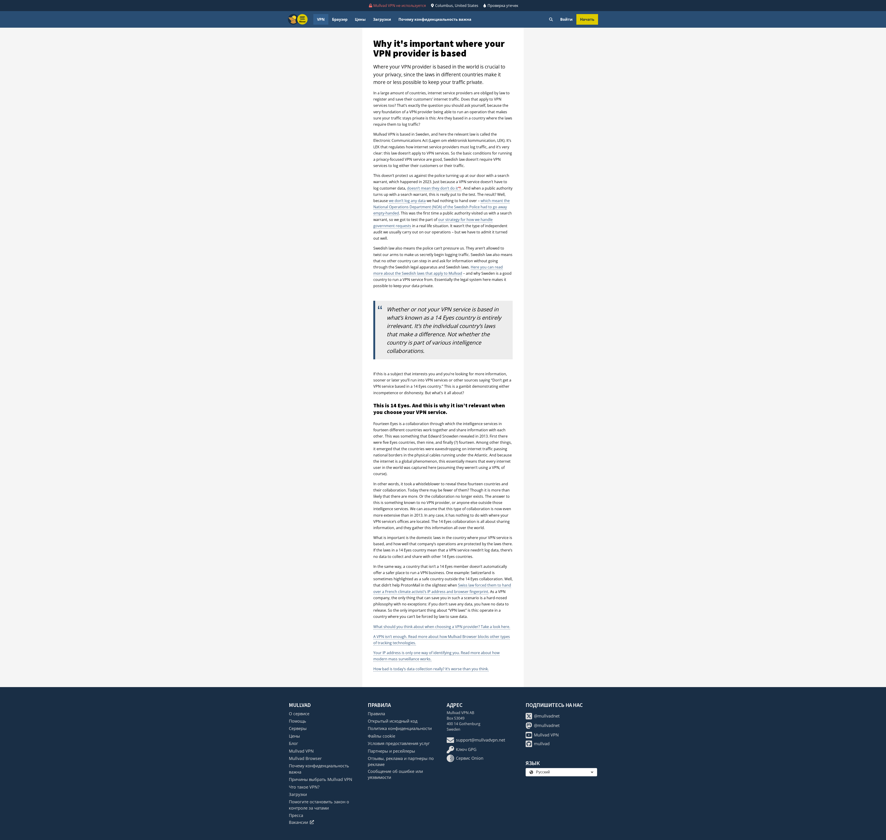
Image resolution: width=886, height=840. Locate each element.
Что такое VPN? (304, 787)
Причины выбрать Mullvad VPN (320, 779)
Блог (293, 743)
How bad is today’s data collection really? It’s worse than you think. (431, 668)
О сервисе (299, 713)
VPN (321, 19)
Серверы (298, 728)
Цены (360, 19)
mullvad (542, 743)
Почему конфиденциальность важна (434, 19)
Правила (376, 713)
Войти (566, 19)
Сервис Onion (469, 758)
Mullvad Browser (305, 758)
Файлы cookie (381, 736)
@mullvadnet (547, 716)
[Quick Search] (551, 19)
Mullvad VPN (301, 751)
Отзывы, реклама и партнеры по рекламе (401, 761)
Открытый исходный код (392, 721)
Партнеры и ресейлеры (391, 751)
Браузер (339, 19)
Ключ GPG (466, 749)
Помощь (297, 721)
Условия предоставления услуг (399, 743)
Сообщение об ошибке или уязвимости (395, 774)
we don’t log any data (407, 200)
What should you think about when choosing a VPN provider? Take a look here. (441, 626)
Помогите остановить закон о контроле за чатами (319, 804)
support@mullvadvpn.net (480, 740)
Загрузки (382, 19)
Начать (587, 19)
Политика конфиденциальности (400, 728)
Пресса (296, 815)
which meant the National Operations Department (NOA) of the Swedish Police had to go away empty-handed (441, 207)
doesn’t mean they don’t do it (432, 188)
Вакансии (298, 822)
